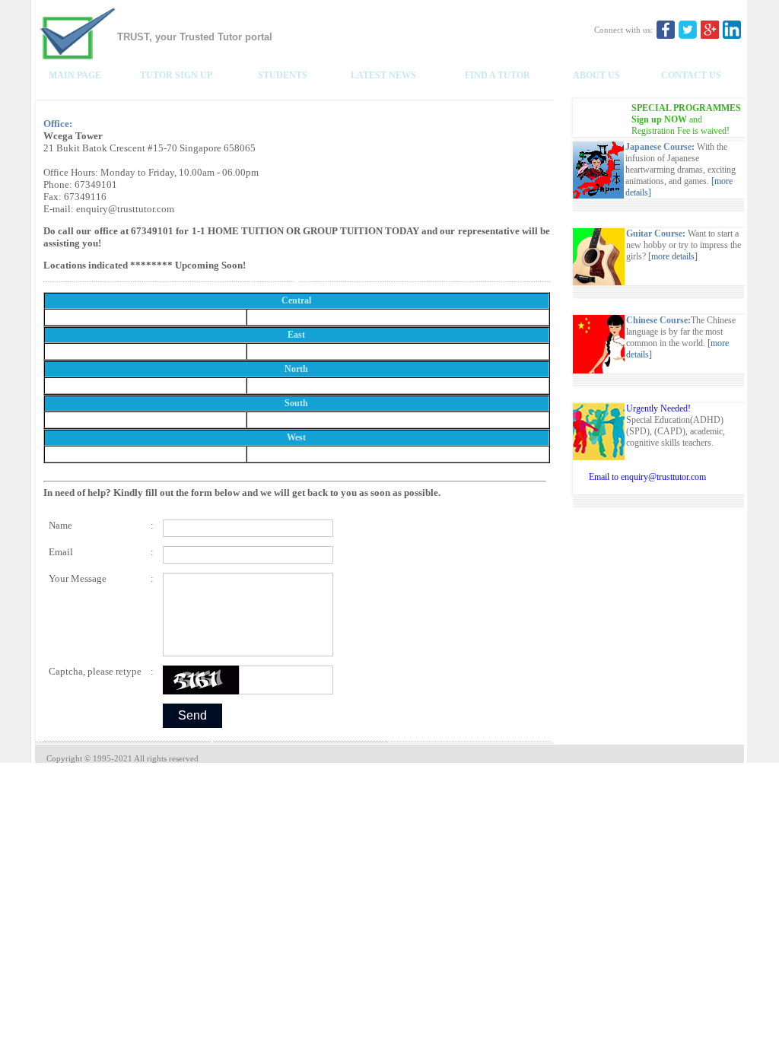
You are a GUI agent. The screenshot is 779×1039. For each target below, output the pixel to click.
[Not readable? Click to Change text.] (201, 680)
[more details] (673, 256)
